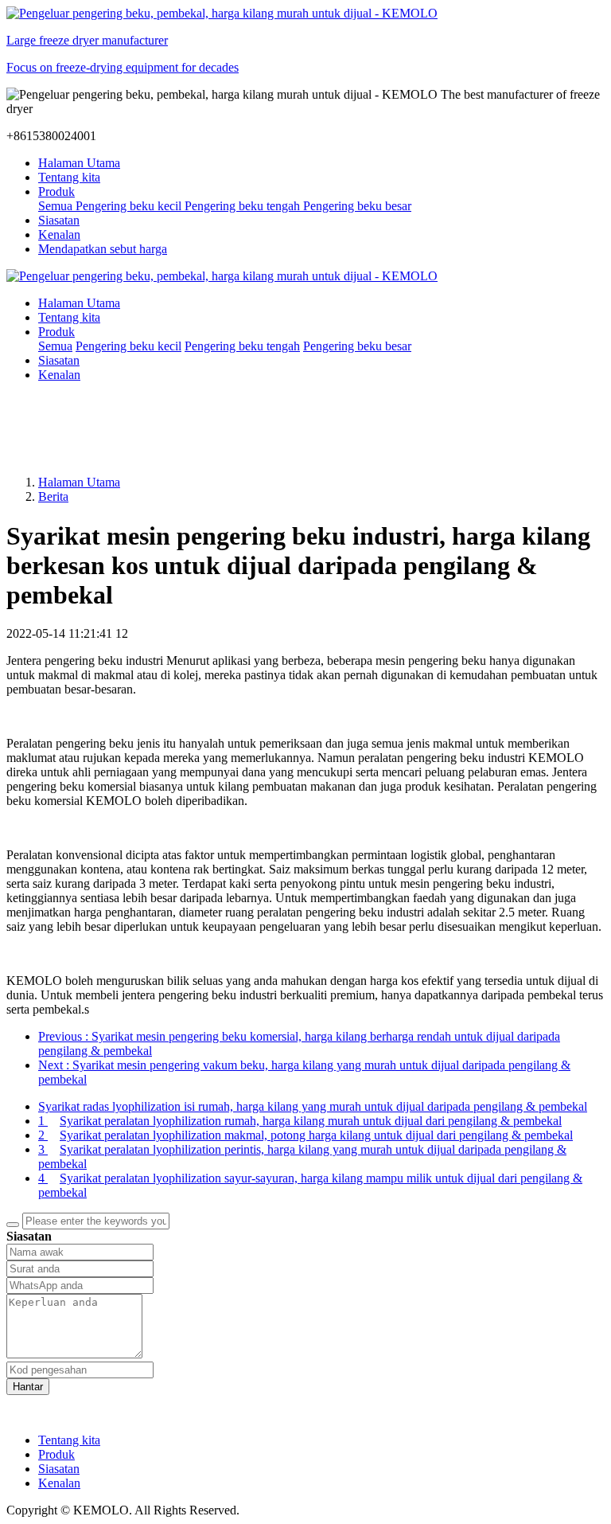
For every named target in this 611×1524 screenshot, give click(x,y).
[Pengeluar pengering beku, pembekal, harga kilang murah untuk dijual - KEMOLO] (305, 276)
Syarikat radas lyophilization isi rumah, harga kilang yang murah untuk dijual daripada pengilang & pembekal (312, 1106)
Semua (57, 206)
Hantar (28, 1387)
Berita (53, 496)
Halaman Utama (79, 163)
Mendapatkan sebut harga (102, 249)
